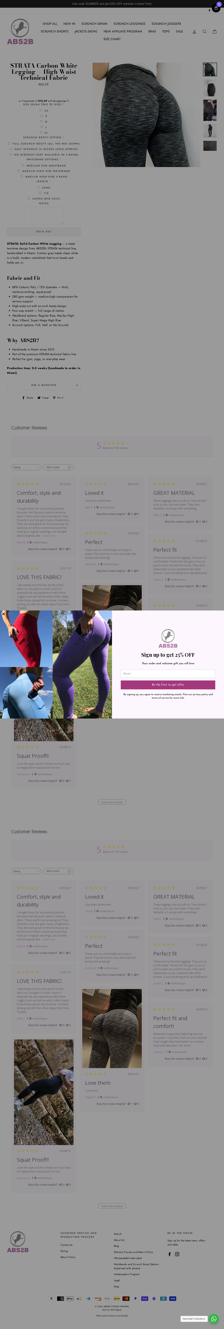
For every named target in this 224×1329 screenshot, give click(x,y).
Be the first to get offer (168, 684)
